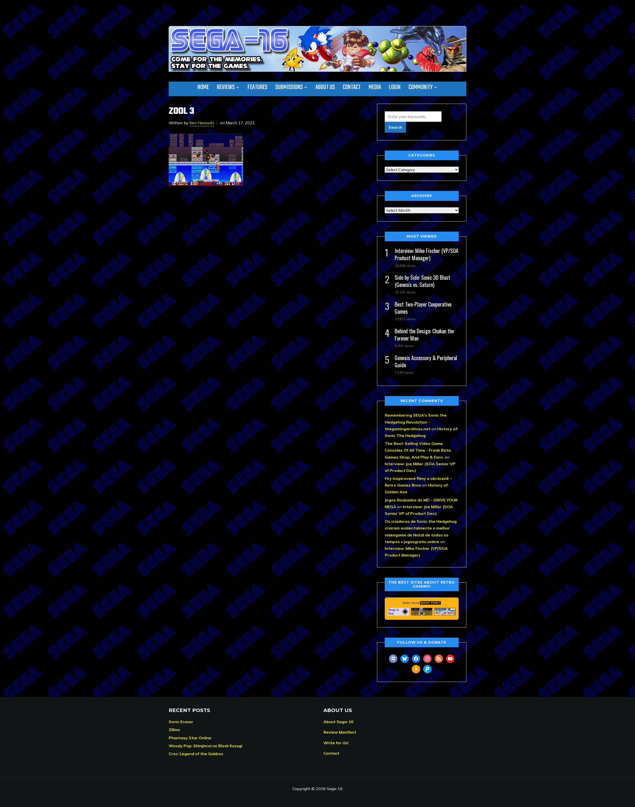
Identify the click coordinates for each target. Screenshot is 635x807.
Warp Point (430, 603)
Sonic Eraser (181, 721)
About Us (325, 87)
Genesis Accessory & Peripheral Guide (426, 361)
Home (203, 87)
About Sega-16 (338, 721)
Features (257, 87)
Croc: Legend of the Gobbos (196, 753)
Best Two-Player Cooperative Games (423, 307)
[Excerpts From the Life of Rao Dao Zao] (421, 611)
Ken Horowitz (202, 122)
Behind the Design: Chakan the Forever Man (424, 334)
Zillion (174, 729)
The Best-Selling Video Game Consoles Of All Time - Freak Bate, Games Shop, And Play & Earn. (418, 450)
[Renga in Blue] (398, 611)
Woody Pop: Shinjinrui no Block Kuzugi (205, 745)
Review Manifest (339, 732)
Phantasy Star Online (190, 737)
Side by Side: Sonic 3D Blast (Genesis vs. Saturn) (422, 280)
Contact (352, 87)
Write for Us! (336, 742)
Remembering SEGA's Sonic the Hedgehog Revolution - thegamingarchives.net (416, 422)
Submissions (289, 87)
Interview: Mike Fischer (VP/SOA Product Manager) (426, 254)
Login (395, 87)
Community (421, 87)
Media (375, 87)
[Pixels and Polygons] (445, 611)
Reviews (226, 87)
